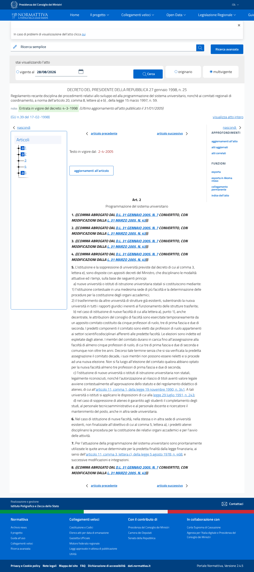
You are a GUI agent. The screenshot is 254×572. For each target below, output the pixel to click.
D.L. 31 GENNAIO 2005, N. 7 (137, 214)
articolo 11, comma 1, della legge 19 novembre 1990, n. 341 (140, 389)
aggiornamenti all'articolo (91, 170)
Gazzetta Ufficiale (79, 538)
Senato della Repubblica (141, 538)
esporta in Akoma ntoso (222, 179)
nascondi (23, 127)
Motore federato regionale (84, 543)
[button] (81, 71)
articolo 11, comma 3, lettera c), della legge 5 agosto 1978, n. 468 (134, 454)
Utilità (72, 554)
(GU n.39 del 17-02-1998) (30, 117)
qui (84, 34)
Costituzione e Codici (81, 527)
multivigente (222, 71)
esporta (216, 172)
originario (185, 71)
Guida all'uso (18, 538)
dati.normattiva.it (139, 565)
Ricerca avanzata (227, 49)
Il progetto (16, 533)
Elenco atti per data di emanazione (89, 533)
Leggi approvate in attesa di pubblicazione (93, 548)
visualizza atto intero (228, 117)
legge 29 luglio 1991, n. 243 (173, 395)
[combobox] (107, 46)
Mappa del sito (68, 565)
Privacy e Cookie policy (26, 565)
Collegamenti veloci (22, 543)
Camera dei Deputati (140, 533)
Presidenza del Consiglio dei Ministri (148, 527)
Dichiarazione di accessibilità (107, 565)
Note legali (50, 565)
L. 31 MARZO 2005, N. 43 (126, 220)
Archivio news (19, 527)
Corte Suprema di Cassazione (204, 527)
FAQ (83, 565)
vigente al (27, 72)
